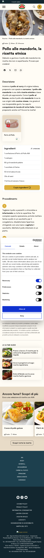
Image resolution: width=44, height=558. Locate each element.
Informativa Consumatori (22, 510)
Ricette (4, 38)
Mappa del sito (22, 526)
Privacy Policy (22, 507)
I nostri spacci (22, 517)
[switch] (39, 287)
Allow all (22, 309)
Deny (22, 316)
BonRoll (22, 464)
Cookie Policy (22, 504)
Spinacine (22, 473)
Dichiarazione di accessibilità (22, 523)
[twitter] (10, 70)
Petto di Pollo (9, 135)
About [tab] (36, 246)
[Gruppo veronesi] (22, 533)
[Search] (34, 7)
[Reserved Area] (39, 7)
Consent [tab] (8, 246)
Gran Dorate (22, 477)
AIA (22, 457)
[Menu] (4, 7)
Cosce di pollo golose (13, 428)
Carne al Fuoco (22, 470)
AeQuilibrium (22, 467)
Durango (22, 480)
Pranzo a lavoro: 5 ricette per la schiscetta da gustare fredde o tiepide (25, 353)
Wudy (22, 461)
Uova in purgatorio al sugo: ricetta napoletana (23, 364)
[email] (15, 70)
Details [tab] (22, 246)
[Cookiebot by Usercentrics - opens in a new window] (33, 240)
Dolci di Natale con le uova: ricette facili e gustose (23, 375)
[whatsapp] (21, 70)
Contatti (22, 520)
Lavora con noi (22, 513)
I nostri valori (16, 2)
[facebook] (4, 70)
